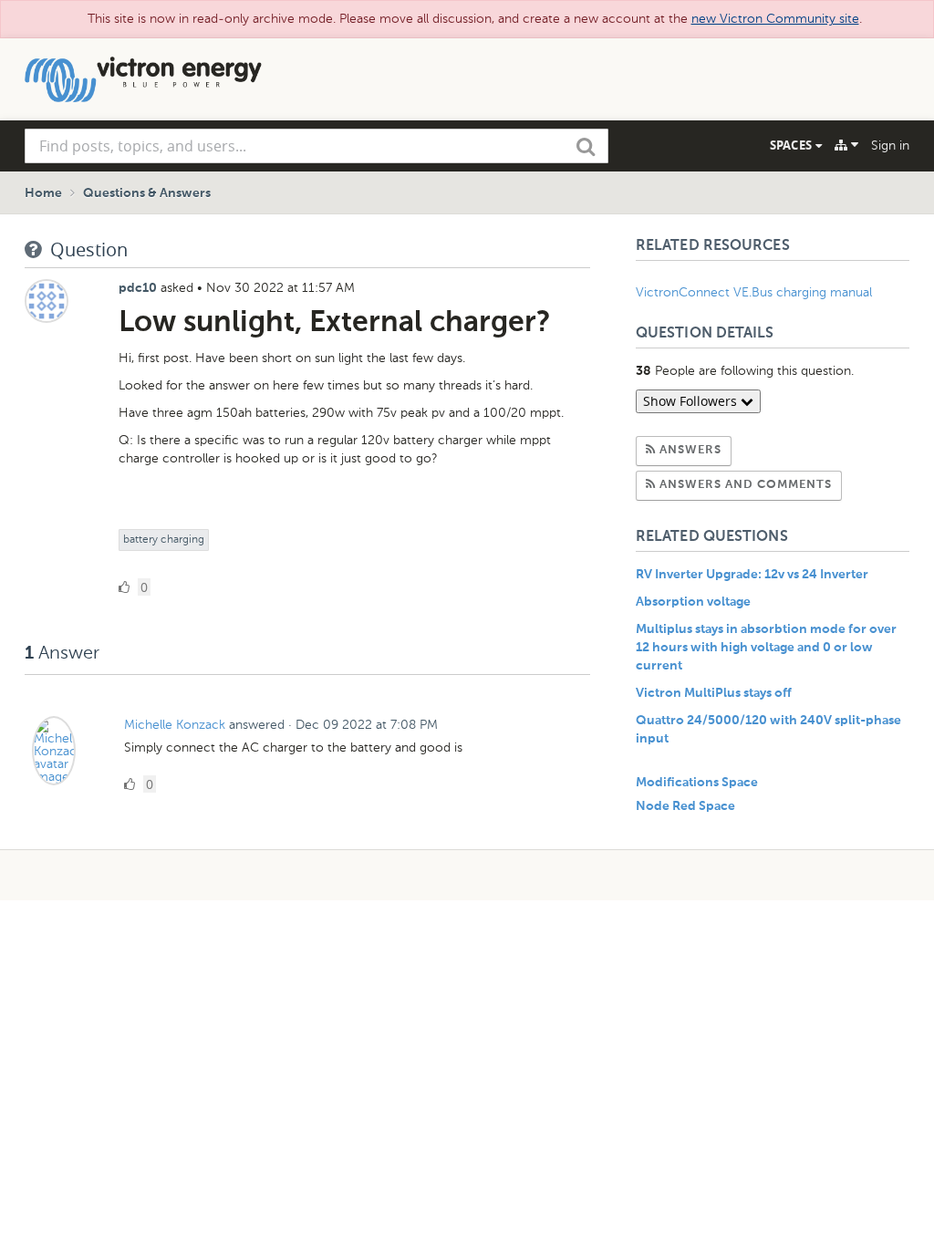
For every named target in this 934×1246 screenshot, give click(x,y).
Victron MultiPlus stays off (714, 693)
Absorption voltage (693, 602)
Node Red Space (685, 806)
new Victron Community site (775, 18)
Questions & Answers (147, 193)
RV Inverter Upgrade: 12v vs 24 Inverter (752, 574)
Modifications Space (697, 782)
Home (43, 193)
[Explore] (846, 145)
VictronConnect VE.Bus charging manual (756, 292)
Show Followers (692, 401)
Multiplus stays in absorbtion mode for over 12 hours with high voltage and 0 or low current (766, 647)
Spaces (792, 145)
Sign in (890, 145)
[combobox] (316, 146)
